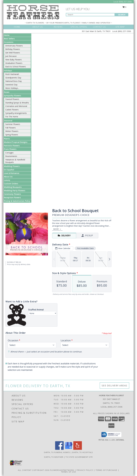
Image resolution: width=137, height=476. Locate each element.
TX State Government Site (79, 457)
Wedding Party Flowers (14, 190)
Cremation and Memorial (16, 106)
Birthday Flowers (12, 49)
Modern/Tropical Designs (15, 142)
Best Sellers (9, 38)
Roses (6, 92)
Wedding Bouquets (13, 187)
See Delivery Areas (114, 385)
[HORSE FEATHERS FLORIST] (33, 12)
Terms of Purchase (106, 470)
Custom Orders (11, 183)
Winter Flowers (11, 131)
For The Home (11, 116)
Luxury (7, 180)
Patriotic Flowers (12, 145)
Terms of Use (68, 472)
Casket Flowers (12, 109)
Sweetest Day (11, 84)
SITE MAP (120, 26)
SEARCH (121, 15)
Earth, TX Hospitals (82, 452)
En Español (9, 169)
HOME (17, 26)
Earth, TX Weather (53, 457)
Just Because (11, 56)
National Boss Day (13, 81)
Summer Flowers (12, 124)
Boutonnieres (11, 156)
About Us (8, 176)
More (56, 229)
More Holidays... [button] (12, 88)
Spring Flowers (11, 134)
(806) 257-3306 (125, 1)
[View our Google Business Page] (68, 449)
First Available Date (85, 248)
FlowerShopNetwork (62, 470)
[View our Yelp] (77, 449)
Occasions (8, 42)
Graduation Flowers (13, 63)
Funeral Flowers (12, 99)
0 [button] (125, 7)
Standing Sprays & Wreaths (17, 102)
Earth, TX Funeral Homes (57, 452)
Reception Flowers (12, 197)
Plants (7, 138)
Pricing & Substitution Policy (17, 201)
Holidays (8, 70)
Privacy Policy (85, 470)
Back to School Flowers (15, 66)
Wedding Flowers (12, 166)
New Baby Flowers (13, 59)
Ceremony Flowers (12, 194)
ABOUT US (37, 26)
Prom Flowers (10, 149)
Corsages (9, 152)
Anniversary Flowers (14, 45)
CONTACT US (99, 26)
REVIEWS (58, 26)
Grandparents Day (13, 77)
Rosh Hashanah (12, 74)
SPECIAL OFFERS (79, 26)
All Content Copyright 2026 (34, 470)
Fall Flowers (10, 127)
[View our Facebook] (59, 449)
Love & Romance (11, 173)
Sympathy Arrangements (16, 113)
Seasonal (8, 120)
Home (6, 35)
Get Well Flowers (12, 52)
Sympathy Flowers (12, 95)
